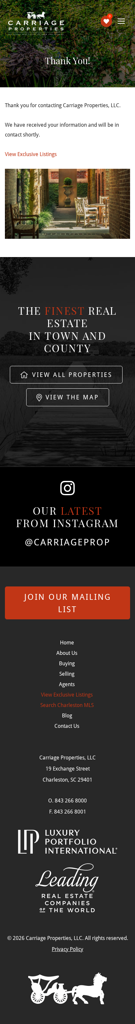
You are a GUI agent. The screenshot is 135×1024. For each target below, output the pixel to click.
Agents (67, 684)
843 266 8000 (71, 800)
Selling (66, 673)
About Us (66, 652)
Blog (67, 715)
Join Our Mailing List (67, 602)
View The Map (71, 397)
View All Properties (70, 374)
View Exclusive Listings (31, 154)
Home (67, 642)
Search (67, 704)
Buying (67, 663)
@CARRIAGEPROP (67, 542)
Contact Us (66, 725)
